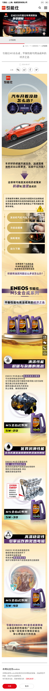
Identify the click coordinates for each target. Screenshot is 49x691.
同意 (9, 686)
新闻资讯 (35, 46)
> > (36, 46)
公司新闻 (12, 40)
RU (47, 2)
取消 (26, 686)
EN (42, 2)
